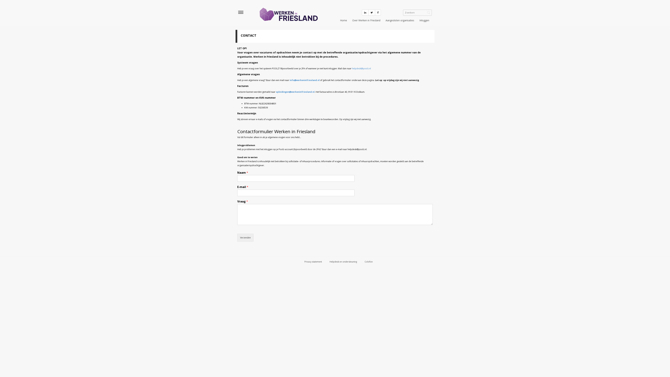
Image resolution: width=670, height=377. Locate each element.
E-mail (242, 187)
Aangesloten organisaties (400, 20)
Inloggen (424, 20)
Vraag (242, 201)
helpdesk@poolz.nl (361, 68)
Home (343, 20)
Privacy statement (313, 261)
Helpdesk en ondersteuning (343, 261)
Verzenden (245, 237)
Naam (242, 173)
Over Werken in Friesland (366, 20)
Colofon (369, 261)
